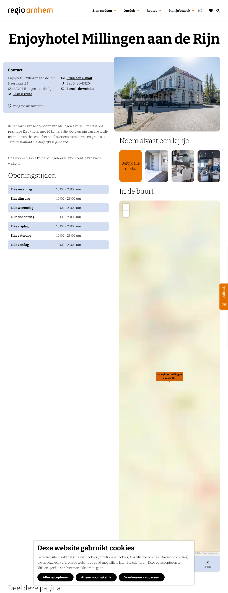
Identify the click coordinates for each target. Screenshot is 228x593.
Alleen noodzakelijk (96, 577)
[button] (169, 378)
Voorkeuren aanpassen (141, 577)
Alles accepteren (55, 577)
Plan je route (22, 94)
